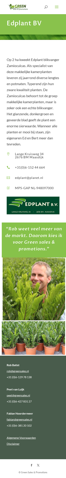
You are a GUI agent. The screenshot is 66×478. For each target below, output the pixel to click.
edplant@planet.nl (29, 178)
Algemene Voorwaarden (21, 437)
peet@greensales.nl (18, 395)
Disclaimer (13, 443)
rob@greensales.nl (18, 371)
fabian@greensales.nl (19, 419)
